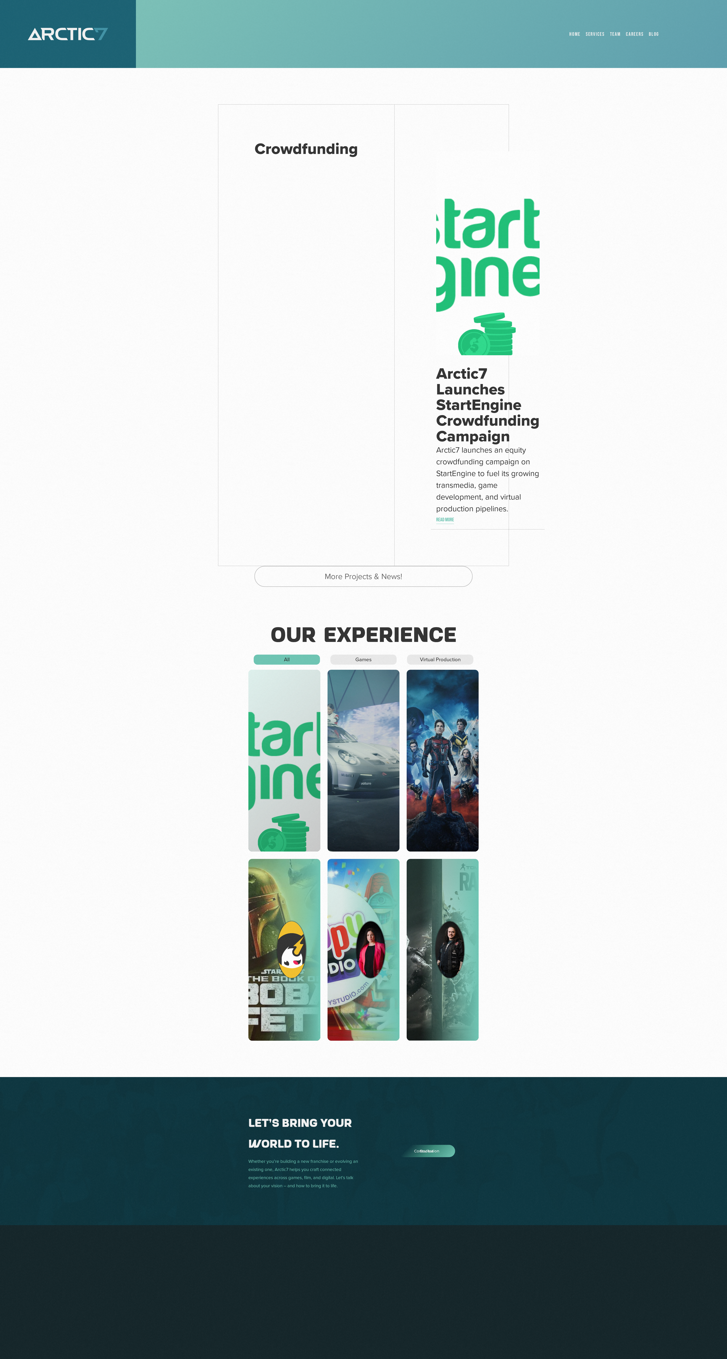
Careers (635, 34)
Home (574, 34)
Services (595, 34)
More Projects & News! (363, 576)
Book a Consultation (412, 1151)
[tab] (287, 660)
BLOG (654, 34)
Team (615, 34)
